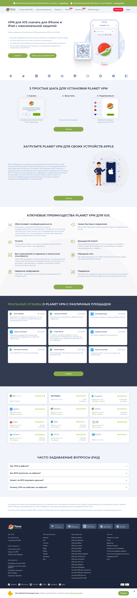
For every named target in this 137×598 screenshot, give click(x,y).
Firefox (45, 546)
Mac (44, 559)
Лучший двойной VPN (79, 578)
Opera (45, 551)
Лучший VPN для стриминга (81, 570)
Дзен (63, 584)
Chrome (45, 543)
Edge (44, 548)
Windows (46, 556)
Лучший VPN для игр (78, 575)
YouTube (35, 584)
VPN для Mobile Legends (79, 554)
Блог (108, 559)
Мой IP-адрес (12, 573)
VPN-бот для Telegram (15, 554)
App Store (34, 122)
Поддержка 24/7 (112, 556)
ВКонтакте (24, 584)
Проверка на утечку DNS (16, 563)
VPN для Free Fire (77, 562)
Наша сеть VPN (13, 552)
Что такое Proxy (13, 538)
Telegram (14, 584)
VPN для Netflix (76, 543)
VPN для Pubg (76, 551)
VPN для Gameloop (77, 559)
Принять (123, 593)
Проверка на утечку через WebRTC (17, 566)
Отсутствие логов (14, 549)
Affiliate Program (112, 546)
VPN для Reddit (76, 548)
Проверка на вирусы (15, 570)
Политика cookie (75, 593)
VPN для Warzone (77, 540)
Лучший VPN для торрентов (81, 572)
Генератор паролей (14, 576)
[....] (10, 9)
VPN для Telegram (77, 564)
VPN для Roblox (76, 538)
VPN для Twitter (76, 546)
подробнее (63, 3)
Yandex (45, 554)
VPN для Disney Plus (78, 556)
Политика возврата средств (116, 551)
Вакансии (110, 543)
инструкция (119, 3)
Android (45, 538)
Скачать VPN (118, 9)
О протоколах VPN (14, 540)
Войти (128, 9)
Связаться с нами (113, 538)
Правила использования (115, 548)
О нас (109, 540)
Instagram (54, 584)
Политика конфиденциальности (118, 554)
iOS (44, 540)
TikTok (44, 584)
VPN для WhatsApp (77, 567)
